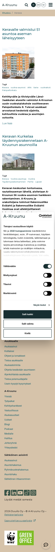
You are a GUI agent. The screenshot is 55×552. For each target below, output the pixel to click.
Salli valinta (27, 323)
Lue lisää (7, 123)
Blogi (7, 424)
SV (43, 5)
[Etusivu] (9, 5)
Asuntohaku (10, 474)
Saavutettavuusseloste (18, 520)
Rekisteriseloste (13, 514)
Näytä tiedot (39, 305)
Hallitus (8, 438)
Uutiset (8, 419)
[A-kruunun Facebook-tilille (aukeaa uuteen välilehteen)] (7, 492)
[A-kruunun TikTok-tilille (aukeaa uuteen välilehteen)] (27, 492)
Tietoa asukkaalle (13, 360)
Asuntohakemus (12, 465)
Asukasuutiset (11, 415)
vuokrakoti (45, 87)
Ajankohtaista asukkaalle (17, 374)
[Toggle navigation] (50, 5)
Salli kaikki (27, 314)
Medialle (8, 433)
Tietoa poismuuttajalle (15, 379)
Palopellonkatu (9, 90)
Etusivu (6, 13)
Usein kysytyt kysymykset (17, 383)
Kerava (5, 87)
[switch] (47, 275)
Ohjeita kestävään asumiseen (19, 369)
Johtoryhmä (10, 443)
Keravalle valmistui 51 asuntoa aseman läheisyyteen (21, 33)
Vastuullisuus (11, 410)
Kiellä (27, 333)
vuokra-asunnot (18, 87)
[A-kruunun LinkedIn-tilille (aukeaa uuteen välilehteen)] (14, 492)
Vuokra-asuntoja (18, 179)
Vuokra (31, 179)
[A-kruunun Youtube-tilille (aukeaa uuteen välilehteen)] (20, 492)
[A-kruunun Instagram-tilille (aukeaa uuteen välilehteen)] (35, 492)
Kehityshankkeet (13, 405)
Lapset (38, 182)
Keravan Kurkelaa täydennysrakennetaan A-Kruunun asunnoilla (25, 140)
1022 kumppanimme (20, 231)
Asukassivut (10, 346)
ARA (29, 87)
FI (33, 5)
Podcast (8, 429)
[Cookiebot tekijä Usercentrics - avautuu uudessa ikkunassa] (39, 216)
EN (38, 5)
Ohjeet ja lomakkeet (14, 355)
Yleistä (8, 396)
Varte (35, 87)
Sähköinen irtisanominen (17, 479)
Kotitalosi (9, 351)
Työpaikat (9, 401)
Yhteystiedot (10, 447)
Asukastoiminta (12, 365)
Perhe (30, 182)
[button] (46, 544)
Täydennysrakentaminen (14, 182)
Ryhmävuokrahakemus (16, 469)
